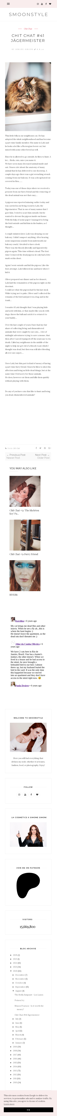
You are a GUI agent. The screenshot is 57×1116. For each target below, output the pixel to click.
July (17, 1019)
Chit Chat (28, 29)
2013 (15, 1070)
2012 (15, 1074)
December (20, 975)
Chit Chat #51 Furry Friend (24, 554)
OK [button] (28, 1110)
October (19, 983)
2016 (15, 1058)
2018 (15, 1050)
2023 (15, 959)
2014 (15, 1066)
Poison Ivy (19, 1000)
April (17, 1031)
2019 (15, 1047)
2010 (15, 1082)
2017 (15, 1055)
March (18, 1035)
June (17, 1023)
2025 (15, 955)
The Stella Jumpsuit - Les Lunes (29, 995)
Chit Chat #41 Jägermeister (27, 1015)
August (18, 991)
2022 (15, 963)
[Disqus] (28, 652)
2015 (15, 1062)
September (20, 987)
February (19, 1039)
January (18, 1043)
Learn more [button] (9, 1104)
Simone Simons (24, 49)
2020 (15, 971)
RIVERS (14, 594)
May (17, 1027)
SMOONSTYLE (28, 14)
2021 (15, 967)
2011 (15, 1078)
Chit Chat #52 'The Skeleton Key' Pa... (24, 512)
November (20, 979)
